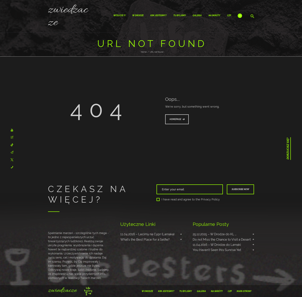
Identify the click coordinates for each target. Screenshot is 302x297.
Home (144, 52)
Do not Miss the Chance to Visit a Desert (222, 239)
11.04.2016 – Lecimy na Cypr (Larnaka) (147, 234)
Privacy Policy (210, 199)
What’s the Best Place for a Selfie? (145, 239)
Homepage (175, 119)
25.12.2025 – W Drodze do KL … (214, 234)
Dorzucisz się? (287, 148)
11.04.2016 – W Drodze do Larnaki (217, 245)
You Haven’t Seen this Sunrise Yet (217, 250)
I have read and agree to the (191, 199)
